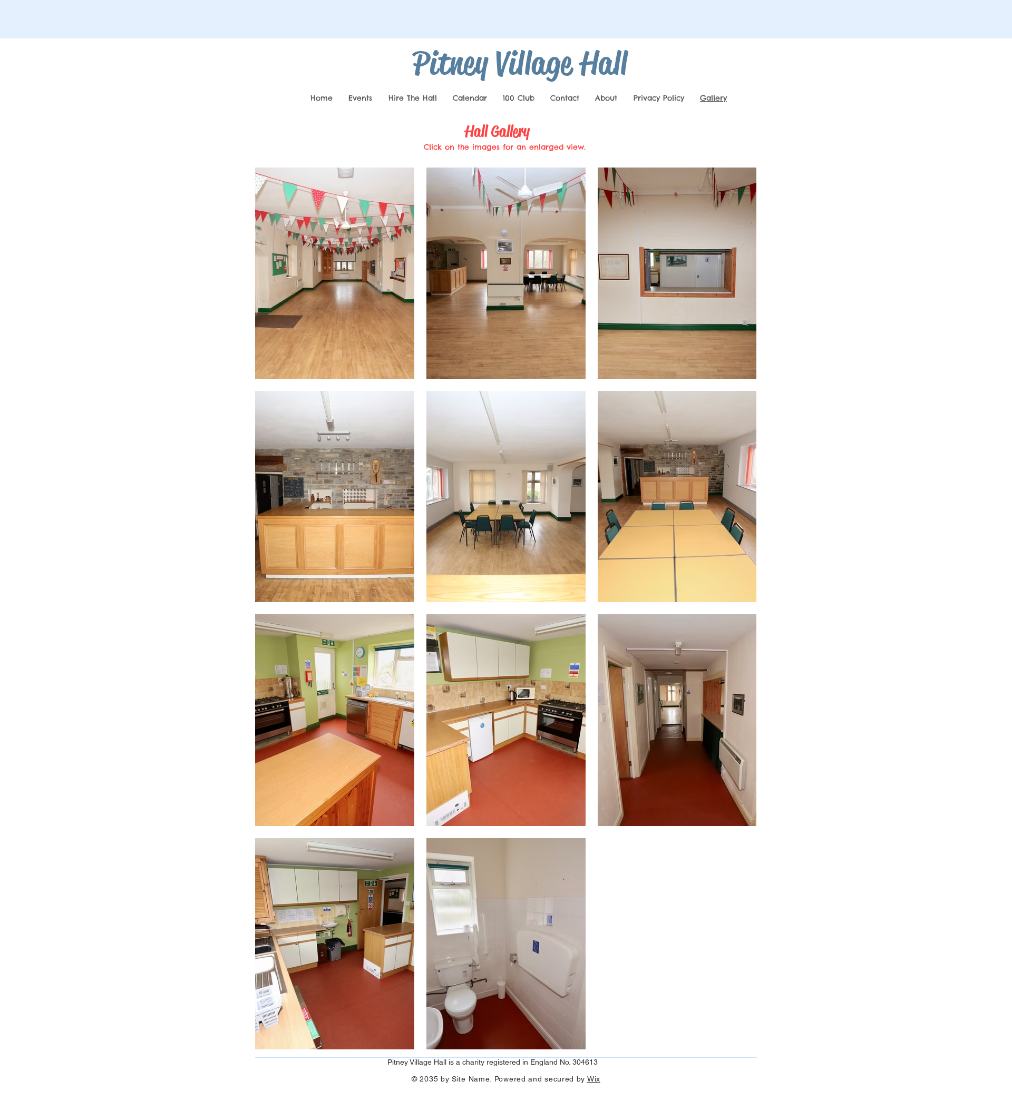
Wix (593, 1079)
